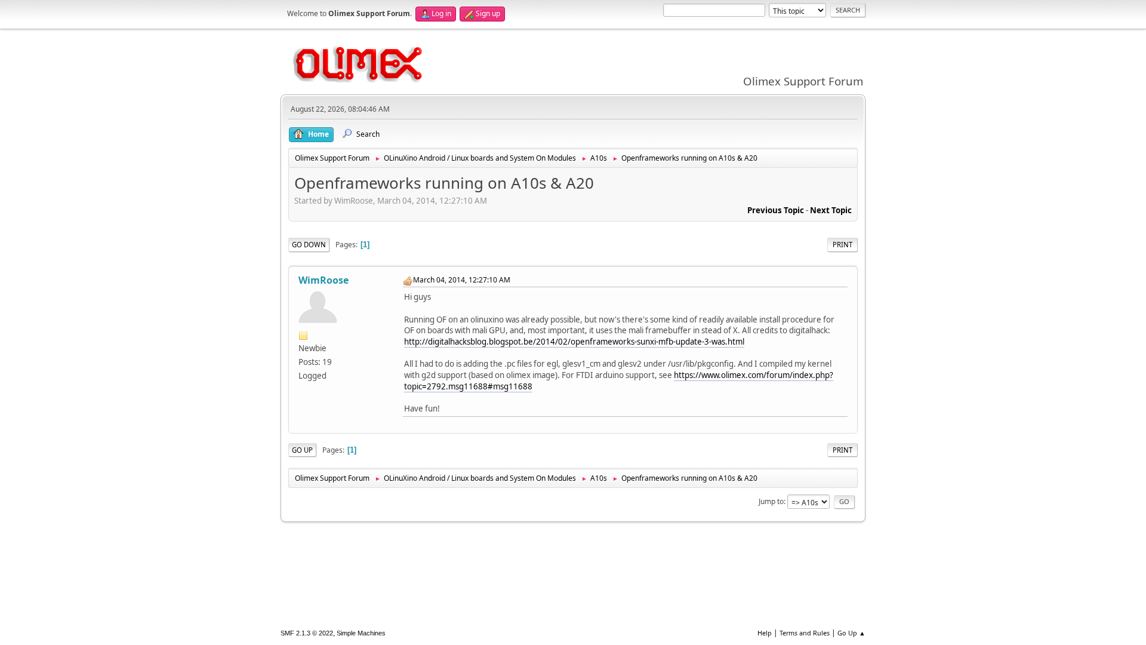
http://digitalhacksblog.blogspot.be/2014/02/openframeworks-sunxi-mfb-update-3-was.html (574, 341)
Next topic (831, 210)
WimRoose (323, 280)
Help (764, 632)
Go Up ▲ (851, 632)
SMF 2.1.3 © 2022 (307, 633)
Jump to (771, 501)
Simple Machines (361, 633)
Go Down (309, 244)
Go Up (302, 450)
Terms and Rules (805, 632)
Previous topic (775, 210)
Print (842, 244)
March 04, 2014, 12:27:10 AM (461, 280)
